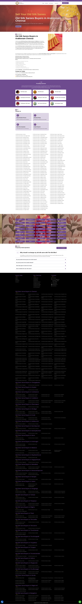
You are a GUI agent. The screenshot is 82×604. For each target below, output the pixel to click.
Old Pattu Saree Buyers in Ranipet (20, 479)
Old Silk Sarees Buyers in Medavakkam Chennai (40, 160)
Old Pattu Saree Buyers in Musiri (46, 539)
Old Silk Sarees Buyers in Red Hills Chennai (60, 371)
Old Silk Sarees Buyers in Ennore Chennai (56, 183)
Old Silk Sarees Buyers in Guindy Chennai (56, 157)
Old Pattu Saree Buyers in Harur (46, 406)
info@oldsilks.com (54, 284)
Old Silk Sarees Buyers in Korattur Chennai (39, 140)
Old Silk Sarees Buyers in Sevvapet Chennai (22, 172)
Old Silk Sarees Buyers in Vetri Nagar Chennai (22, 192)
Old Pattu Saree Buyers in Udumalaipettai (21, 551)
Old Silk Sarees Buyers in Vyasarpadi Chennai (56, 171)
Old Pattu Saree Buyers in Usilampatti (46, 452)
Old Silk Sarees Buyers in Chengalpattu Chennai (57, 195)
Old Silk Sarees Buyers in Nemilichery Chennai (39, 183)
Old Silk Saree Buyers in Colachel (46, 433)
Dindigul (30, 222)
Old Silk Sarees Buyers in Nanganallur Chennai (39, 180)
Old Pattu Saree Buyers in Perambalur (34, 468)
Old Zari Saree (36, 280)
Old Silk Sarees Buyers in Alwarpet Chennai (56, 146)
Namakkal (30, 228)
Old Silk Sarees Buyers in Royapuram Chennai (57, 175)
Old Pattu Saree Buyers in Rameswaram (34, 474)
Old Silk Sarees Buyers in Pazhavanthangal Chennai (40, 206)
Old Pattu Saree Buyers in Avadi (20, 523)
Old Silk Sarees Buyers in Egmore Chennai (56, 151)
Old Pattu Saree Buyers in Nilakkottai (46, 411)
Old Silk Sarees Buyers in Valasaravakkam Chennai (57, 160)
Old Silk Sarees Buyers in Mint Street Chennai (57, 178)
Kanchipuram (61, 222)
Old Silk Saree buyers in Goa (32, 600)
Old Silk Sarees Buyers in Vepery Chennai (22, 178)
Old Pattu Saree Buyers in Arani (33, 556)
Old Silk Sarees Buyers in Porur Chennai (56, 158)
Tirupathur (20, 238)
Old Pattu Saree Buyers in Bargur (46, 444)
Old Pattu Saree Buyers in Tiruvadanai (21, 474)
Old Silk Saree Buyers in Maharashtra (46, 598)
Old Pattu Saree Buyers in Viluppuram (21, 565)
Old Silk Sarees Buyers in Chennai (21, 134)
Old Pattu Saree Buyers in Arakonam (46, 479)
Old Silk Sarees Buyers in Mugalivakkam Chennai (40, 174)
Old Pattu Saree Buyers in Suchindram (47, 589)
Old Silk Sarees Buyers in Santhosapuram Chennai (23, 163)
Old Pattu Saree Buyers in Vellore (20, 560)
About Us (46, 3)
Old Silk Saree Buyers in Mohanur (20, 439)
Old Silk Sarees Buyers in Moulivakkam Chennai (40, 172)
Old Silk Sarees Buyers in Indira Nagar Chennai (22, 180)
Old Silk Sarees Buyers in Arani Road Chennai (22, 197)
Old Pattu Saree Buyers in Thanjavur (20, 503)
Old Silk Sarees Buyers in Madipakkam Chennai (40, 149)
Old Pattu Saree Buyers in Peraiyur (33, 450)
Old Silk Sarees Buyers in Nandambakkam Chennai (23, 166)
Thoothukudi (50, 235)
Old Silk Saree (36, 279)
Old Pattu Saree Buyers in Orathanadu (47, 503)
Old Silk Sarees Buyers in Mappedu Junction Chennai (23, 171)
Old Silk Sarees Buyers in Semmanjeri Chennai (22, 152)
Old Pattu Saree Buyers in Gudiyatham (34, 560)
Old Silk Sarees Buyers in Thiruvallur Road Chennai (23, 175)
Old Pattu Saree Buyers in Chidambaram (34, 400)
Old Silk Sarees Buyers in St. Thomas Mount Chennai (23, 169)
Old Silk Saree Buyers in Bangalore (20, 595)
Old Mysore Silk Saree (37, 283)
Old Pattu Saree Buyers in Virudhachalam (60, 400)
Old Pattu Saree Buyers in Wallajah (33, 479)
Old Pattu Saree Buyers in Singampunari (60, 492)
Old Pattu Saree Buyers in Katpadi (46, 560)
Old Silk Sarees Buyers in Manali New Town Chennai (40, 154)
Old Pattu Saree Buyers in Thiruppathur (21, 492)
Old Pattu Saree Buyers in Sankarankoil (47, 497)
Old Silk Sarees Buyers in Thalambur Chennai (56, 203)
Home (43, 3)
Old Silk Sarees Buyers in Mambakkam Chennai (57, 200)
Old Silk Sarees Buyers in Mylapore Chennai (39, 177)
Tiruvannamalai (40, 238)
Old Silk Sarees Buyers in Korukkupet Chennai (22, 186)
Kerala (30, 241)
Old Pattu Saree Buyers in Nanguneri (33, 589)
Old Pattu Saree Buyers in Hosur (33, 444)
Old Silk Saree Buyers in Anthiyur (33, 417)
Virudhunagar (19, 241)
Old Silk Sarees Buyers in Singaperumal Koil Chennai (23, 154)
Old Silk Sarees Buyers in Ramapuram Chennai (57, 163)
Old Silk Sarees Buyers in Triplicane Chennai (56, 149)
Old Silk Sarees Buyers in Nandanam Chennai (39, 178)
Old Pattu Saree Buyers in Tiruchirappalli (21, 539)
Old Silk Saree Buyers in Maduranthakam (34, 385)
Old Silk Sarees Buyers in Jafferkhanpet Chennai (23, 160)
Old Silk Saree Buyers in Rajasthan (59, 598)
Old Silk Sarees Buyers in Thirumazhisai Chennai (23, 168)
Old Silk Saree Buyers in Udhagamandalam (21, 511)
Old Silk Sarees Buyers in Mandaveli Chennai (22, 137)
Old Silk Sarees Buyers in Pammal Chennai (39, 198)
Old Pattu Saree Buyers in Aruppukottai (34, 571)
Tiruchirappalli (60, 235)
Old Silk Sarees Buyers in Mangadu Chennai (39, 155)
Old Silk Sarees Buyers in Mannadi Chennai (39, 157)
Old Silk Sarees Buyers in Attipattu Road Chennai (23, 198)
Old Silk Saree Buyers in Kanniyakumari (21, 433)
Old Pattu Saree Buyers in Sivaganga (20, 491)
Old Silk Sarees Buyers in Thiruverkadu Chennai (23, 140)
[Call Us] (2, 602)
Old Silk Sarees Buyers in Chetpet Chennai (56, 154)
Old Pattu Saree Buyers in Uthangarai (20, 445)
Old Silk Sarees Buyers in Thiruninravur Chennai (23, 146)
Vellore (50, 238)
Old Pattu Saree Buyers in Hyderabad (33, 595)
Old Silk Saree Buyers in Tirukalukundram (47, 385)
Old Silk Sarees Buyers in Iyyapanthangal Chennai (23, 201)
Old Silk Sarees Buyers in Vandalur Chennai (56, 191)
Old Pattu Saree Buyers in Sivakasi (59, 571)
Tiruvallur (30, 235)
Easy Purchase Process (21, 117)
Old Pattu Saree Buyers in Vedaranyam (34, 462)
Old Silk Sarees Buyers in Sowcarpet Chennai (56, 180)
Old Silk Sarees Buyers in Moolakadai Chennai (39, 171)
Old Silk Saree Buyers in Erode (20, 417)
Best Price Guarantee (21, 126)
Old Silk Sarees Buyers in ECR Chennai (34, 358)
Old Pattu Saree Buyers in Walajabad (46, 428)
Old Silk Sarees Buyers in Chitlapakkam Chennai (57, 186)
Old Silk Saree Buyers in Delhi (58, 595)
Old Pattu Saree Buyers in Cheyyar (46, 556)
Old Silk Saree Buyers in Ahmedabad (20, 600)
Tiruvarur (40, 235)
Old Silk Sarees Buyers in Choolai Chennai (22, 155)
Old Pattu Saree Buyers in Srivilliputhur (21, 573)
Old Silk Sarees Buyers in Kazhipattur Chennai (22, 324)
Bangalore (50, 241)
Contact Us (56, 3)
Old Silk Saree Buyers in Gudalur (59, 509)
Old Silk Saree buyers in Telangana (20, 598)
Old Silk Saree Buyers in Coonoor (33, 509)
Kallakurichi (51, 222)
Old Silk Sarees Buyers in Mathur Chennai (39, 158)
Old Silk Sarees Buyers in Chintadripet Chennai (57, 152)
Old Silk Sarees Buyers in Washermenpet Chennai (57, 174)
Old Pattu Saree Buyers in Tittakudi (46, 402)
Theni (20, 235)
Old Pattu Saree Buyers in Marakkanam (47, 565)
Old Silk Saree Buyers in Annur (46, 394)
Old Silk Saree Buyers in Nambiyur (33, 419)
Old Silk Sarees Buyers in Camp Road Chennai (57, 189)
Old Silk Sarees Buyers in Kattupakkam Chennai (23, 206)
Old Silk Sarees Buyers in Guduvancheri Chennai (57, 192)
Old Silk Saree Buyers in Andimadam (33, 389)
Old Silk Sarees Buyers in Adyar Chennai (56, 134)
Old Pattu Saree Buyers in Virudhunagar (21, 571)
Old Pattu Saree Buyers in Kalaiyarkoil (46, 492)
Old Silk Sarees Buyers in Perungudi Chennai (56, 138)
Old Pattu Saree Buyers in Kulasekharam (21, 589)
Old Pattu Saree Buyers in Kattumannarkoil (47, 400)
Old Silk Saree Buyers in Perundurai (46, 419)
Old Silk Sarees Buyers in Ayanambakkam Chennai (57, 169)
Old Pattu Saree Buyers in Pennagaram (34, 406)
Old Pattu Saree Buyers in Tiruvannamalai (21, 556)
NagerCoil (40, 241)
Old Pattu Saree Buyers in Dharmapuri (21, 406)
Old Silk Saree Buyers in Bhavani (46, 417)
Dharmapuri (20, 222)
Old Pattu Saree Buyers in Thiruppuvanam (34, 492)
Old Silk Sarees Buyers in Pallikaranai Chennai (39, 197)
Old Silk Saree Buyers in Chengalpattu (20, 385)
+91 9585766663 (57, 0)
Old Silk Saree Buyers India (32, 598)
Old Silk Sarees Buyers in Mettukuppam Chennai (23, 158)
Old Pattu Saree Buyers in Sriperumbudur (60, 428)
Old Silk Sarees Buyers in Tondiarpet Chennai (57, 172)
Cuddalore (61, 219)
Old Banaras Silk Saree (37, 285)
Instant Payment (37, 126)
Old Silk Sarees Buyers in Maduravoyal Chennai (40, 152)
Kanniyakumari (19, 225)
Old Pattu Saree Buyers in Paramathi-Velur (21, 468)
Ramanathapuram (51, 228)
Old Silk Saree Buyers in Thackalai (33, 433)
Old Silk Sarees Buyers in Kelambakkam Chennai (57, 197)
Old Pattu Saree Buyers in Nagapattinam (21, 462)
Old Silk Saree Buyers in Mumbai (46, 595)
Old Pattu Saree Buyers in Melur (20, 452)
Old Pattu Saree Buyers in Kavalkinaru (59, 589)
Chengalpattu (30, 219)
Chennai (19, 219)
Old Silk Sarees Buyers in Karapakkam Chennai (22, 203)
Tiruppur (30, 238)
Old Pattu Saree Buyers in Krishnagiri (20, 444)
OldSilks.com (37, 41)
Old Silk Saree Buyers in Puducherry (46, 597)
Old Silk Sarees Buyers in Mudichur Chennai (39, 175)
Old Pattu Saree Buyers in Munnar (20, 583)
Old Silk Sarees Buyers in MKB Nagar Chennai (39, 168)
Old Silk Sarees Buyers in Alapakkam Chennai (47, 363)
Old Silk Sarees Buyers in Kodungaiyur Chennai (40, 138)
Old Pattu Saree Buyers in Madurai (20, 450)
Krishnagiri (40, 225)
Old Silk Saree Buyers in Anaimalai (33, 394)
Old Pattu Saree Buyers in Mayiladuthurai (21, 457)
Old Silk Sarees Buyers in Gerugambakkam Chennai (57, 166)
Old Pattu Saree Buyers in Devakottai (33, 491)
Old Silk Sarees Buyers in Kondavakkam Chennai (23, 194)
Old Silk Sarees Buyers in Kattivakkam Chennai (48, 322)
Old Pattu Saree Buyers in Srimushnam (34, 402)
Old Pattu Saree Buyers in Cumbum (33, 517)
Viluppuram (61, 238)
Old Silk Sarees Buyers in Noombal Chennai (39, 188)
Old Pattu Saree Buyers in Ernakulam (33, 580)
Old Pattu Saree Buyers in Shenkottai (59, 497)
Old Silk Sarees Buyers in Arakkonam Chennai (21, 306)
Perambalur (40, 228)
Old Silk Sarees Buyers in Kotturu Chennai (34, 328)
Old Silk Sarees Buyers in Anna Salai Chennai (22, 177)
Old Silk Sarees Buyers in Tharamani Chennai (60, 296)
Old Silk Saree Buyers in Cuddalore (20, 400)
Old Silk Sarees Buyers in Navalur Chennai (56, 201)
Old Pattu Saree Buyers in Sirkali (33, 457)
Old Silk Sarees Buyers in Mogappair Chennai (39, 166)
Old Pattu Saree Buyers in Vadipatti (46, 450)
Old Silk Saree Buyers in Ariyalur (20, 389)
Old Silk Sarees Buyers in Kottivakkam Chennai (61, 326)
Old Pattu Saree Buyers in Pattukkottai (59, 503)
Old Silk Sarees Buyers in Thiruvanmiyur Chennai (57, 137)
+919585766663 (54, 283)
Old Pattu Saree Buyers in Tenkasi (20, 497)
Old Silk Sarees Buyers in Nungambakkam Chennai (40, 189)
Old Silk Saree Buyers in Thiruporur (59, 385)
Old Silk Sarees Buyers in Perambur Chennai (39, 209)
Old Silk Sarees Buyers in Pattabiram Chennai (39, 203)
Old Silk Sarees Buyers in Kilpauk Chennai (39, 135)
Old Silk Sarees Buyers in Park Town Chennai (39, 200)
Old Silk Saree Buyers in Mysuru (33, 597)
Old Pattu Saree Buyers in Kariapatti (33, 573)
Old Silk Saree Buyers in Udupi (46, 600)
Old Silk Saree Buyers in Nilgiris (20, 509)
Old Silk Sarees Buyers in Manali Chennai (47, 304)
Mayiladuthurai (61, 225)
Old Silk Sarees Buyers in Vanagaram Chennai (22, 151)
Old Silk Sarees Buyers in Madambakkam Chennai (40, 151)
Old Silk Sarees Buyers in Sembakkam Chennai (57, 188)
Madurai (50, 225)
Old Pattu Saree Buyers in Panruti (20, 402)
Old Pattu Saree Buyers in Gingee (59, 565)
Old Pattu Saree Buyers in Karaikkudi (46, 491)
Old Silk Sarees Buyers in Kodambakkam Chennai (40, 137)
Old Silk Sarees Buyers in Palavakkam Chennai (22, 138)
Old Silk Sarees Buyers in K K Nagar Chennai (22, 209)
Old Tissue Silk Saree (37, 287)
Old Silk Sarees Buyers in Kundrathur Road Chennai (23, 195)
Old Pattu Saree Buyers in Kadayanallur (21, 498)
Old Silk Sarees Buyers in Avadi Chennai (56, 168)
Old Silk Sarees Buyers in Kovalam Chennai (56, 198)
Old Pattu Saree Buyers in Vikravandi (33, 565)
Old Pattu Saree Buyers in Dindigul (20, 411)
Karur (30, 225)
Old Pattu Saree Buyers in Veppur (59, 402)
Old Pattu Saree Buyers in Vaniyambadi (47, 545)
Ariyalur (40, 219)
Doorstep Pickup (37, 117)
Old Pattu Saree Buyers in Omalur (20, 485)
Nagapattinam (19, 228)
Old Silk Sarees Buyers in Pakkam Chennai (39, 194)
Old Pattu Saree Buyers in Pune (20, 597)
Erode (40, 222)
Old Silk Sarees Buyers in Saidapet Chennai (56, 155)
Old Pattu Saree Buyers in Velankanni (46, 462)
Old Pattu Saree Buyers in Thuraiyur (59, 539)
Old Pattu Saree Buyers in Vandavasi (59, 556)
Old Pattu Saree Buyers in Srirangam (33, 539)
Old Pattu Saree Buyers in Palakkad (59, 580)
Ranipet (61, 228)
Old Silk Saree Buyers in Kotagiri (46, 509)
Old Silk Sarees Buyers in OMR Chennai (56, 143)
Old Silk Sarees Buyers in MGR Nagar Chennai (39, 163)
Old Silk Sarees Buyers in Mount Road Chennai (40, 169)
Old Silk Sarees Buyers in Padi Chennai (38, 192)
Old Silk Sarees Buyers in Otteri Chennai (39, 191)
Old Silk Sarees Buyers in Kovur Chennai (39, 146)
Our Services (51, 3)
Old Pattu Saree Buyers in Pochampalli (60, 444)
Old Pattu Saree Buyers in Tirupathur (20, 545)
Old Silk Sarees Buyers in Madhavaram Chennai (40, 148)
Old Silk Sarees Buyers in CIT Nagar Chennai (22, 183)
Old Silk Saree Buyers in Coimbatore (20, 394)
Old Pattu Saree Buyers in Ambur (33, 545)
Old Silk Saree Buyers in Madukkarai (59, 394)
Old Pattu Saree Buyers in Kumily (46, 517)
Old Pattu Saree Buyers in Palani (59, 411)
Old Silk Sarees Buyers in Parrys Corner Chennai (40, 201)
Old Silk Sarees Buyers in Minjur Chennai (47, 336)
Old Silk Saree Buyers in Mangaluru (59, 600)
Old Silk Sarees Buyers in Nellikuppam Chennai (22, 189)
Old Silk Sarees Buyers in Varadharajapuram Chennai (23, 174)
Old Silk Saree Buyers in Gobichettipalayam (60, 417)
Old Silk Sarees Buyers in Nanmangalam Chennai (23, 143)
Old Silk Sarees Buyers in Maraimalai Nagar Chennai (57, 194)
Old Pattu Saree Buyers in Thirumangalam (34, 452)
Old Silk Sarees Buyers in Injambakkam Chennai (23, 200)
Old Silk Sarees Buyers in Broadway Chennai (56, 177)
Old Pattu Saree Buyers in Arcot (59, 479)
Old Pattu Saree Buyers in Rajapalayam (47, 571)
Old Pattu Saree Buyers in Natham (33, 411)
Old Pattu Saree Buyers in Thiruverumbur (21, 540)
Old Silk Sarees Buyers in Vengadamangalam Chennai (23, 191)
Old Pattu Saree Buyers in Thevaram (59, 517)
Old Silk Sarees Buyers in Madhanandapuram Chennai (23, 157)
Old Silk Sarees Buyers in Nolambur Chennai (39, 186)
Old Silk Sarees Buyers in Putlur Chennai (21, 188)
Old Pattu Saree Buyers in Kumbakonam (34, 503)
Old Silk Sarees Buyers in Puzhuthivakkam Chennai (23, 148)
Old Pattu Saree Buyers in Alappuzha (46, 580)
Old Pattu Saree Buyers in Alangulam (33, 497)
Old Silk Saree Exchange (37, 284)
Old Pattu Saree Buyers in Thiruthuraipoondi (34, 528)
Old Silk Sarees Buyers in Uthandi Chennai (56, 140)
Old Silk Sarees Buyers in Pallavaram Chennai (39, 195)
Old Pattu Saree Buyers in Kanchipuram (21, 428)
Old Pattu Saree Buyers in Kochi (20, 580)
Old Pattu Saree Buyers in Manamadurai (60, 491)
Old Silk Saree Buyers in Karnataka (59, 597)
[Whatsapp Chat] (80, 602)
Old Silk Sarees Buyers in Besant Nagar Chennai (57, 135)
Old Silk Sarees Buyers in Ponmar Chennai (22, 149)
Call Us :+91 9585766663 (61, 247)
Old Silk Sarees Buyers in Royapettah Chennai (57, 148)
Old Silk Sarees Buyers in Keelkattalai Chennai (39, 134)
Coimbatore (51, 219)
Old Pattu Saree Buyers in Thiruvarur (20, 528)
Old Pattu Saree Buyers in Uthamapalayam (21, 517)
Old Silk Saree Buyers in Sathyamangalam (21, 419)
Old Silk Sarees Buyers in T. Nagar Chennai (60, 358)
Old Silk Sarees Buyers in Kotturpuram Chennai (40, 143)
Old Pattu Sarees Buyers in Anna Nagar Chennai (23, 135)
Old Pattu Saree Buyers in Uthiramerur (34, 428)
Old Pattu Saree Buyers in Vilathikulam (21, 534)
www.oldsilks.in (54, 285)
